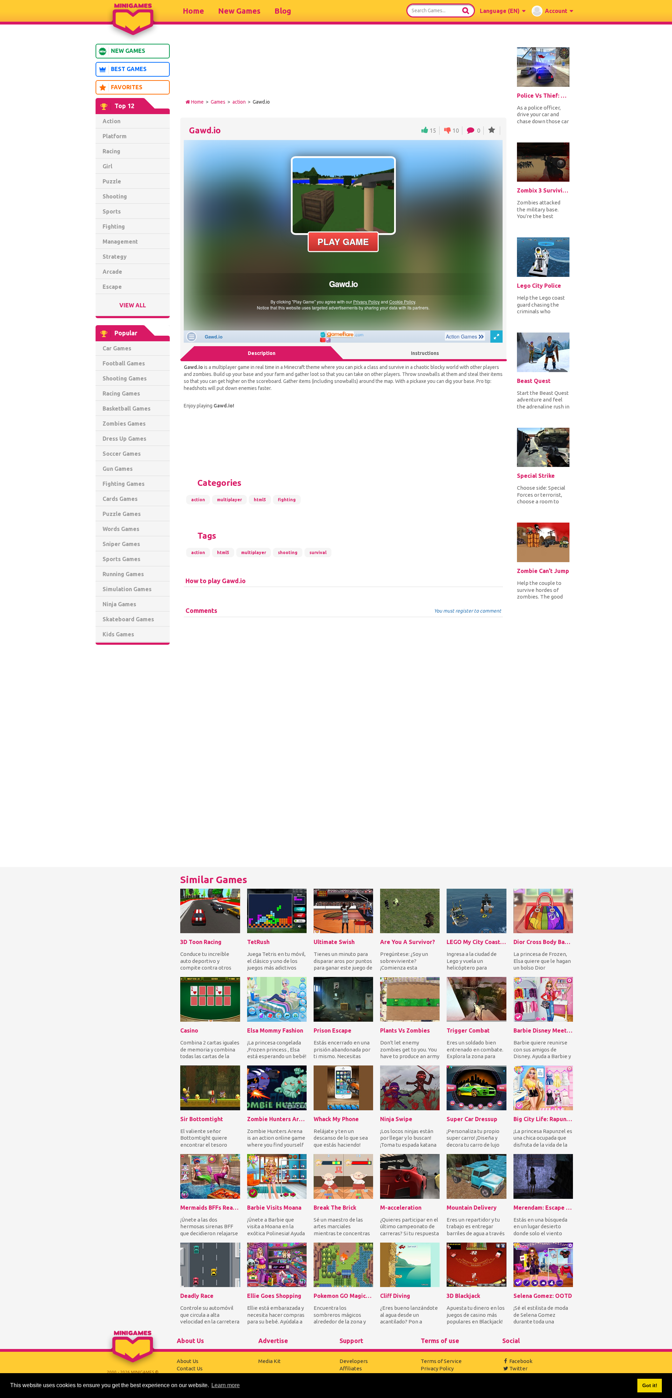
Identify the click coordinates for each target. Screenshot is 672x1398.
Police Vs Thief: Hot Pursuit (543, 95)
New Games (239, 10)
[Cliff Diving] (410, 1265)
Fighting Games (124, 484)
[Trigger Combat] (476, 999)
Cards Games (120, 499)
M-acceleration (400, 1207)
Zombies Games (124, 423)
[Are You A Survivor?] (410, 911)
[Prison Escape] (343, 999)
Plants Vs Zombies (405, 1030)
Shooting (115, 196)
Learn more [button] (225, 1385)
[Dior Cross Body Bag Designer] (543, 911)
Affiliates (351, 1368)
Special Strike (536, 476)
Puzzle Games (122, 514)
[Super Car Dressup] (476, 1087)
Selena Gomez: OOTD (542, 1296)
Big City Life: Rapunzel (543, 1119)
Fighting (114, 226)
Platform (115, 136)
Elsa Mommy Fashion (275, 1030)
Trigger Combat (468, 1030)
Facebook (520, 1361)
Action (111, 121)
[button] (502, 11)
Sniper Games (121, 544)
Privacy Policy (437, 1368)
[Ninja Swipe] (410, 1087)
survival (318, 552)
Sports (112, 211)
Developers (354, 1361)
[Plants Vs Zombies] (410, 999)
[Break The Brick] (343, 1176)
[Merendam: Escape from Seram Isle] (543, 1176)
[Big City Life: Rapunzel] (543, 1087)
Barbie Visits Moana (274, 1207)
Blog (282, 10)
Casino (189, 1030)
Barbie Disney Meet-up (543, 1030)
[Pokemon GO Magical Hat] (343, 1265)
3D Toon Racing (201, 942)
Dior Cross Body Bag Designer (543, 942)
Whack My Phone (336, 1119)
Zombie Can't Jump (543, 571)
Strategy (115, 256)
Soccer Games (122, 453)
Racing (111, 151)
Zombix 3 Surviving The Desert (543, 190)
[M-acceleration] (410, 1176)
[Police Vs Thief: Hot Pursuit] (543, 67)
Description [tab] (261, 353)
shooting (288, 552)
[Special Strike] (543, 447)
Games (218, 102)
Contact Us (190, 1368)
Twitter (518, 1368)
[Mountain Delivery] (476, 1176)
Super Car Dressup (472, 1119)
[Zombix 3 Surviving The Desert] (543, 162)
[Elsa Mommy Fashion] (277, 999)
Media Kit (269, 1361)
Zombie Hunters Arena (277, 1119)
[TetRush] (277, 911)
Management (120, 241)
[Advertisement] (133, 757)
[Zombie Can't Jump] (543, 542)
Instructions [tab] (425, 353)
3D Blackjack (463, 1296)
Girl (107, 166)
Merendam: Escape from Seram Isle (543, 1207)
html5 (260, 499)
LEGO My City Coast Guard (476, 942)
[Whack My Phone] (343, 1087)
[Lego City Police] (543, 257)
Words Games (121, 529)
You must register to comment (467, 611)
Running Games (123, 574)
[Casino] (210, 999)
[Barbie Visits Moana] (277, 1176)
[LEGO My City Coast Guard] (476, 911)
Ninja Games (119, 604)
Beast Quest (534, 381)
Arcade (112, 271)
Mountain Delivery (472, 1207)
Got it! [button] (649, 1385)
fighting (287, 499)
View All (132, 305)
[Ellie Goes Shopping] (277, 1265)
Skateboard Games (128, 619)
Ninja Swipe (396, 1119)
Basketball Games (126, 408)
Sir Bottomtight (201, 1119)
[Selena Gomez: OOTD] (543, 1265)
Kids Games (118, 634)
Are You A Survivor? (407, 942)
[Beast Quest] (543, 352)
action (239, 102)
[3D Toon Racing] (210, 911)
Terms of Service (441, 1361)
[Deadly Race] (210, 1265)
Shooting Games (125, 378)
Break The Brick (335, 1207)
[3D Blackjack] (476, 1265)
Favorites (126, 87)
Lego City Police (539, 285)
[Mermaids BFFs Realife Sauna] (210, 1176)
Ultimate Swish (334, 942)
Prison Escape (332, 1030)
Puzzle (112, 181)
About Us (187, 1361)
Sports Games (121, 559)
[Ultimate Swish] (343, 911)
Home (193, 10)
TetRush (258, 942)
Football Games (124, 363)
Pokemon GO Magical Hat (343, 1296)
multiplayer (229, 499)
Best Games (129, 69)
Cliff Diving (395, 1296)
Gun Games (118, 469)
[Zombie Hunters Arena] (277, 1087)
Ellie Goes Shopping (274, 1296)
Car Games (117, 348)
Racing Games (121, 393)
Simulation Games (127, 589)
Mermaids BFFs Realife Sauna (210, 1207)
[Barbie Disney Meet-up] (543, 999)
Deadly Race (197, 1296)
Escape (112, 287)
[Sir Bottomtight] (210, 1087)
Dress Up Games (124, 438)
